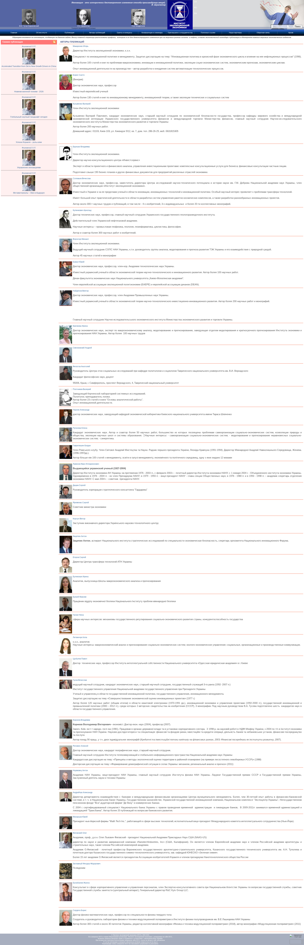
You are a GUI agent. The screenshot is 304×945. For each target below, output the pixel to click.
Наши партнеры (235, 33)
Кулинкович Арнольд (82, 210)
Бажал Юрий (78, 262)
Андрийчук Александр (82, 792)
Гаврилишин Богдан (82, 445)
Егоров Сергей (79, 557)
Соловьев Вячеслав (82, 178)
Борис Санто (79, 75)
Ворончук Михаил (81, 239)
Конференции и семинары (152, 33)
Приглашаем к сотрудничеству (180, 33)
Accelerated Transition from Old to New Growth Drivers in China (29, 66)
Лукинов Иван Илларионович (86, 464)
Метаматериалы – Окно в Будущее (29, 193)
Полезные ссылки (208, 33)
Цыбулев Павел (80, 659)
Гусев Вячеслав (80, 680)
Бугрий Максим (79, 597)
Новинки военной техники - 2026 (29, 92)
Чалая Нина (78, 615)
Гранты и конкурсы (124, 33)
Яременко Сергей (81, 502)
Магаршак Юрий (80, 817)
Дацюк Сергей (79, 485)
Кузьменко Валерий (82, 104)
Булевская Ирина (81, 577)
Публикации (69, 33)
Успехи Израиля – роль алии (29, 142)
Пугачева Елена (80, 428)
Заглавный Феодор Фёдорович (86, 864)
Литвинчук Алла (80, 637)
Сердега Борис (79, 910)
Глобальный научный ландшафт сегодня (28, 117)
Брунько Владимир (81, 147)
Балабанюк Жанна (81, 883)
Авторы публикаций (97, 33)
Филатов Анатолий (81, 366)
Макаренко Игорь (80, 46)
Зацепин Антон (80, 536)
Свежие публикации (12, 42)
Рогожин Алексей (80, 746)
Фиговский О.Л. (29, 46)
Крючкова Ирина (80, 326)
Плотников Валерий (82, 389)
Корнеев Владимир (81, 720)
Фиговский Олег (80, 833)
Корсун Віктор (79, 519)
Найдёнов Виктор (81, 291)
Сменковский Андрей (82, 348)
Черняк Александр (81, 410)
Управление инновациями (29, 167)
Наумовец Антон (80, 770)
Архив (290, 33)
